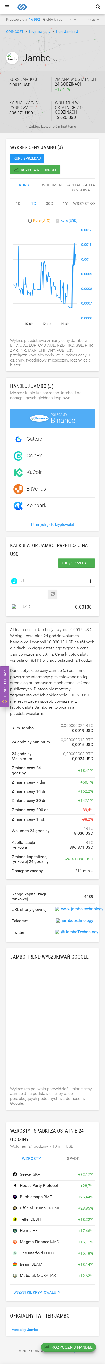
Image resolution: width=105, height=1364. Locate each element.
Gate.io (34, 439)
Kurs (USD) (69, 220)
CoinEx (34, 455)
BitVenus (36, 489)
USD (25, 606)
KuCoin (35, 472)
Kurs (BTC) (41, 220)
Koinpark (36, 505)
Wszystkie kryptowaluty (37, 1292)
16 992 (34, 19)
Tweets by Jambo (24, 1329)
